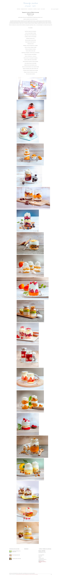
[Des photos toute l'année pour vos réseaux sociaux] (10, 551)
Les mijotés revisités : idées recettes (16, 558)
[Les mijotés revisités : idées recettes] (10, 558)
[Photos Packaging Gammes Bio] (10, 555)
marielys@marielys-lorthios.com (42, 559)
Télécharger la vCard (41, 560)
